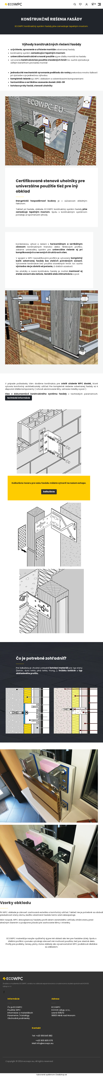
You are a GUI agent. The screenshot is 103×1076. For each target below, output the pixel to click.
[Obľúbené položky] (80, 4)
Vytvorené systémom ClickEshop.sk (51, 1074)
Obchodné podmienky (19, 1018)
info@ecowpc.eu (45, 1043)
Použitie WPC (14, 1009)
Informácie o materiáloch (20, 1012)
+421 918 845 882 (44, 1035)
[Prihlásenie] (86, 4)
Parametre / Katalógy (18, 1015)
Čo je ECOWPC (15, 1007)
